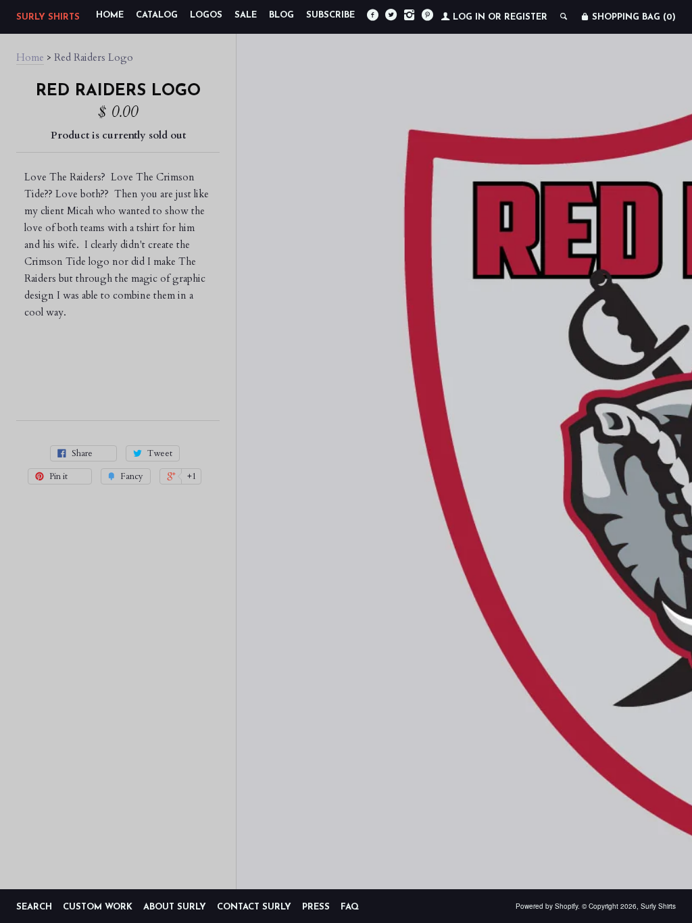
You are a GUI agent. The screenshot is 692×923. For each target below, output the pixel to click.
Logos (206, 15)
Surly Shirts (48, 17)
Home (110, 15)
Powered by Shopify (547, 906)
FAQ (350, 907)
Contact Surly (254, 907)
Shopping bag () (632, 17)
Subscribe (330, 15)
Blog (281, 15)
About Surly (174, 907)
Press (316, 907)
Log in (469, 17)
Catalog (157, 15)
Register (525, 17)
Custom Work (97, 907)
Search (34, 907)
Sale (245, 15)
